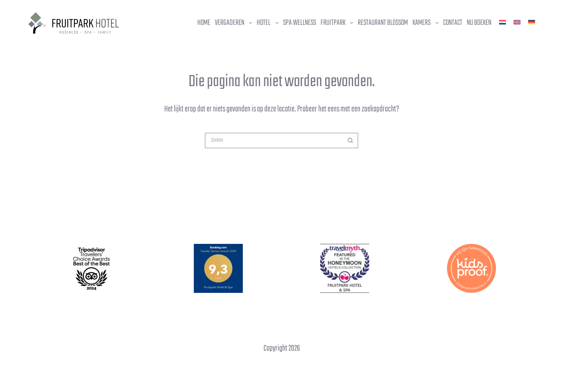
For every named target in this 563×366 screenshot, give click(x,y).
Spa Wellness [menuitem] (299, 23)
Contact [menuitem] (452, 23)
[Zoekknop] (350, 140)
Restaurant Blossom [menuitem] (383, 23)
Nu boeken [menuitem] (479, 23)
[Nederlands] (502, 22)
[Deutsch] (531, 22)
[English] (517, 22)
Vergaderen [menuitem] (229, 23)
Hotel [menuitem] (263, 23)
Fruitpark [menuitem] (333, 23)
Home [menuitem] (203, 23)
